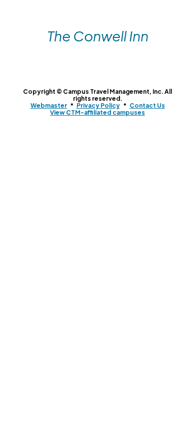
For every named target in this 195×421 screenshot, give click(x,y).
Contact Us (147, 105)
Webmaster (48, 105)
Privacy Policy (98, 105)
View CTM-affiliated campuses (97, 112)
